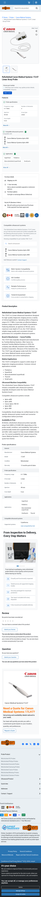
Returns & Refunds (7, 855)
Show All (5, 125)
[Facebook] (23, 744)
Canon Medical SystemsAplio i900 (18, 138)
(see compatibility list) (28, 526)
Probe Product (5, 754)
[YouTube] (27, 744)
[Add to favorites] (36, 34)
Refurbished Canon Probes (9, 770)
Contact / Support (6, 793)
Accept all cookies (20, 894)
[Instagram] (38, 744)
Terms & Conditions (26, 851)
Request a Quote (9, 730)
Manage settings (20, 890)
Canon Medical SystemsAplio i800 (18, 142)
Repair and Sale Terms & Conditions (27, 855)
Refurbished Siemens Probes (10, 775)
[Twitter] (30, 744)
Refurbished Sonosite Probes (10, 764)
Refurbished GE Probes (8, 758)
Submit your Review (9, 629)
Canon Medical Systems (23, 17)
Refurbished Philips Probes (9, 761)
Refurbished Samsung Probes (10, 767)
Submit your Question (10, 657)
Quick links (4, 784)
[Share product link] (36, 31)
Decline (20, 887)
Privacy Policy (12, 851)
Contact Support (22, 260)
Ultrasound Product (7, 779)
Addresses (4, 788)
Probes (11, 17)
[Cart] (29, 2)
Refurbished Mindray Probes (10, 772)
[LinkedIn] (34, 744)
